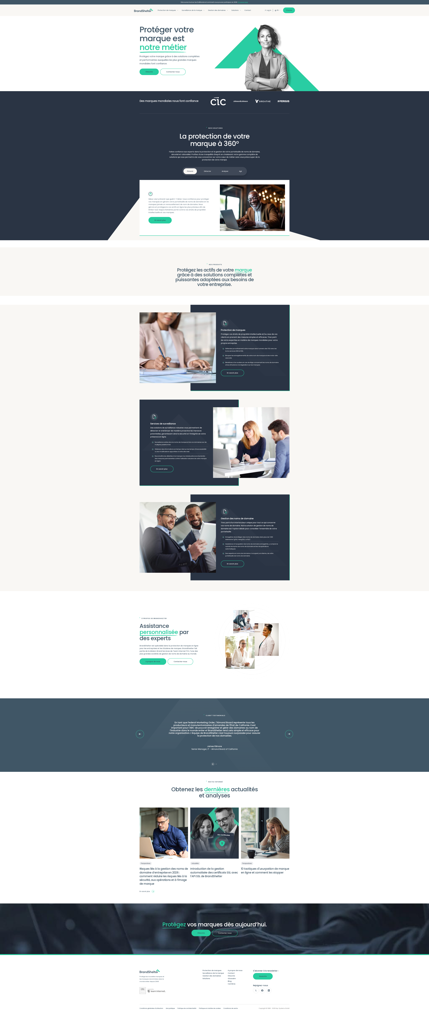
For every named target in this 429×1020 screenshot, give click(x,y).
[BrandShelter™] (143, 10)
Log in (269, 10)
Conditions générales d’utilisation (151, 1008)
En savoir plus (243, 2)
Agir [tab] (240, 171)
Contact (247, 10)
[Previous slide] (140, 734)
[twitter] (256, 990)
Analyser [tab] (225, 171)
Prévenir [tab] (190, 171)
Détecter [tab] (207, 171)
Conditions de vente (230, 1008)
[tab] (212, 764)
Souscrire (263, 976)
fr (278, 10)
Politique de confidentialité (187, 1008)
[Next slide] (289, 734)
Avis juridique (170, 1008)
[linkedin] (269, 990)
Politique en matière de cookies (210, 1008)
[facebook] (262, 990)
